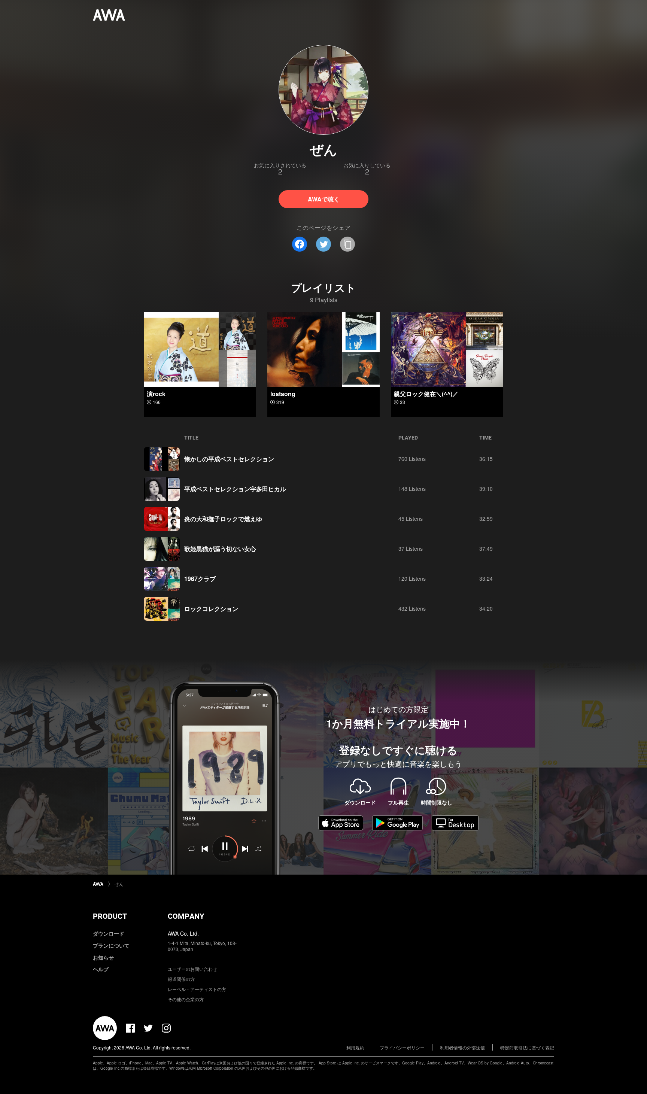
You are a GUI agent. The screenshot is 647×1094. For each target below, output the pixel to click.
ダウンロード (108, 933)
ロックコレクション (211, 608)
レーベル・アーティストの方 (197, 989)
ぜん (119, 884)
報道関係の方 (181, 979)
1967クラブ (200, 578)
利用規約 (355, 1047)
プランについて (111, 945)
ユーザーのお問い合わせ (192, 969)
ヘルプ (101, 969)
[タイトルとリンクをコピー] (347, 244)
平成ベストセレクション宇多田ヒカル (235, 488)
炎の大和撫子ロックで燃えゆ (223, 518)
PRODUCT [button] (110, 916)
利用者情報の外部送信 (462, 1047)
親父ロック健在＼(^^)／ (426, 393)
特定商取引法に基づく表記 (527, 1047)
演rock (156, 393)
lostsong (282, 393)
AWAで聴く (324, 199)
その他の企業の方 (186, 999)
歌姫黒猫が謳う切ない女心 (220, 548)
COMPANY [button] (186, 916)
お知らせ (103, 957)
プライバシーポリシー (402, 1047)
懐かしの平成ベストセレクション (229, 459)
